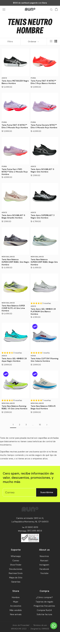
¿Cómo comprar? (44, 597)
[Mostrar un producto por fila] (51, 41)
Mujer (15, 601)
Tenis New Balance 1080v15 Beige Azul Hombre (43, 407)
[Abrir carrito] (56, 9)
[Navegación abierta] (4, 9)
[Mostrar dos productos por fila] (56, 41)
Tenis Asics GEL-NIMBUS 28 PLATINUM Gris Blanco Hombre (43, 311)
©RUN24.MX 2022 (19, 629)
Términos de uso (40, 625)
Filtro (10, 41)
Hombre (16, 597)
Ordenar (32, 41)
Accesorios (15, 606)
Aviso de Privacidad (21, 625)
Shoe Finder (15, 564)
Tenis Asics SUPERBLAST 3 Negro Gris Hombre (42, 216)
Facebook (44, 569)
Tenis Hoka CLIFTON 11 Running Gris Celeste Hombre (44, 359)
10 (40, 424)
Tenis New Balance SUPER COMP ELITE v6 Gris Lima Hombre (13, 308)
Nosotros (44, 556)
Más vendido (16, 610)
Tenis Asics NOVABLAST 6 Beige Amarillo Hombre (13, 216)
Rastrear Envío (16, 573)
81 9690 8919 (31, 527)
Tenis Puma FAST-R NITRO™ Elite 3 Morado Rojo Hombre (15, 126)
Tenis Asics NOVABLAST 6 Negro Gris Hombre (42, 170)
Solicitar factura (44, 614)
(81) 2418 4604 (34, 530)
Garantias (15, 581)
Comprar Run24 (44, 610)
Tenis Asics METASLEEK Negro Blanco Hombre (15, 82)
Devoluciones (15, 569)
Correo (15, 560)
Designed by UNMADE (40, 629)
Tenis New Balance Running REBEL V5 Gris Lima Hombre (14, 407)
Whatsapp (16, 556)
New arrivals (15, 614)
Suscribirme (46, 492)
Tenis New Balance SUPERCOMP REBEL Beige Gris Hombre (44, 262)
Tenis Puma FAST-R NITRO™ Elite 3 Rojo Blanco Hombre (43, 82)
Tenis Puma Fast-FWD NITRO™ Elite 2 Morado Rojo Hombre (15, 171)
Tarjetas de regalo (44, 601)
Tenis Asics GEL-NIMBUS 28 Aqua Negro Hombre (14, 359)
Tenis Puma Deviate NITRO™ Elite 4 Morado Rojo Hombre (44, 126)
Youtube (44, 573)
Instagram (44, 564)
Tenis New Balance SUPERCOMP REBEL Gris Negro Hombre (15, 262)
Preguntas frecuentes (44, 606)
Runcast (44, 560)
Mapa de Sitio (15, 577)
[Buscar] (51, 9)
